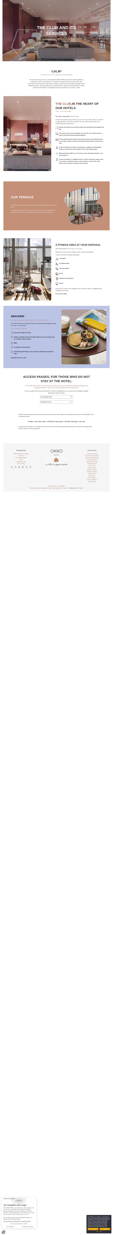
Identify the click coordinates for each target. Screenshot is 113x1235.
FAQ (21, 459)
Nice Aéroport (92, 477)
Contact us (21, 455)
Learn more (99, 1231)
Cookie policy (61, 486)
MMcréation (79, 488)
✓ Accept (93, 1229)
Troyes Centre (92, 481)
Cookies (65, 488)
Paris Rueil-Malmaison (91, 457)
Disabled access (21, 461)
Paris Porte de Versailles (92, 455)
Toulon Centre (92, 473)
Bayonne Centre (92, 469)
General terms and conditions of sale (40, 488)
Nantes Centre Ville (92, 461)
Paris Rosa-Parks (92, 459)
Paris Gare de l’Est (91, 453)
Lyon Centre (91, 465)
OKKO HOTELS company (21, 453)
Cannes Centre (92, 467)
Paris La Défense (92, 479)
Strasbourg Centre (92, 471)
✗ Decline (105, 1229)
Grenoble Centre (92, 463)
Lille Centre (92, 475)
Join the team (21, 463)
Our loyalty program (21, 457)
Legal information (57, 488)
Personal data (52, 486)
